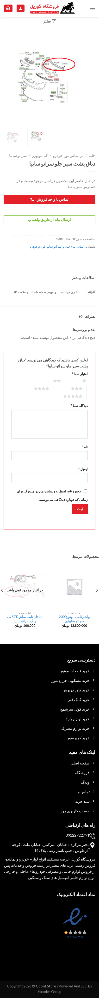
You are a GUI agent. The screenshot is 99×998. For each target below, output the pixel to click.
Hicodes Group (49, 992)
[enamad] (74, 927)
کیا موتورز (40, 155)
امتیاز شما (80, 374)
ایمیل (83, 469)
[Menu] (92, 8)
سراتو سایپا (18, 155)
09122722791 (77, 835)
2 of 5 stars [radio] (51, 381)
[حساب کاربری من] (21, 8)
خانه (92, 155)
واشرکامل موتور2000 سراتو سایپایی (74, 619)
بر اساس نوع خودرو (68, 155)
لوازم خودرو (37, 246)
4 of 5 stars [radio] (35, 388)
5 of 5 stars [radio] (67, 396)
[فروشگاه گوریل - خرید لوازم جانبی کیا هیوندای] (53, 8)
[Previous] (87, 77)
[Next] (8, 77)
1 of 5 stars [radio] (78, 381)
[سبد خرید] (8, 8)
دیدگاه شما (79, 406)
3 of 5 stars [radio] (70, 388)
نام (85, 447)
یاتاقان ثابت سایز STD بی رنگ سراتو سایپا (25, 619)
